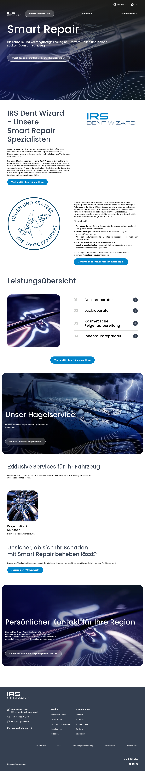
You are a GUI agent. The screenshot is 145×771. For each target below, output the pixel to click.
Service (54, 709)
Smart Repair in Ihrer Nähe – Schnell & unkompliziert (38, 57)
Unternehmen (83, 709)
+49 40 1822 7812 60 (20, 717)
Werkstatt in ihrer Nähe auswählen (72, 360)
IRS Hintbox (41, 745)
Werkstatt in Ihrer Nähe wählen (27, 182)
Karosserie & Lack (58, 715)
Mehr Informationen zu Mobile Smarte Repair (101, 261)
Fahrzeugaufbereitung (60, 724)
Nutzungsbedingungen (17, 764)
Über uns (79, 719)
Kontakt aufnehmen (18, 728)
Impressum (110, 745)
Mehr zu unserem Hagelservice (25, 441)
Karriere (79, 729)
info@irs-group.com (20, 721)
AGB (59, 745)
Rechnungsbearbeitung (82, 745)
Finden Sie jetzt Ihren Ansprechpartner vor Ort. (33, 653)
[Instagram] (137, 764)
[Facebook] (129, 764)
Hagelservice (56, 729)
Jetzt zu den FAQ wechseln (25, 569)
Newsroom (80, 734)
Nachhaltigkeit (82, 724)
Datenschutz (131, 745)
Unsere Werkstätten (39, 13)
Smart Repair (56, 719)
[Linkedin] (133, 764)
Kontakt (79, 715)
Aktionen (55, 734)
